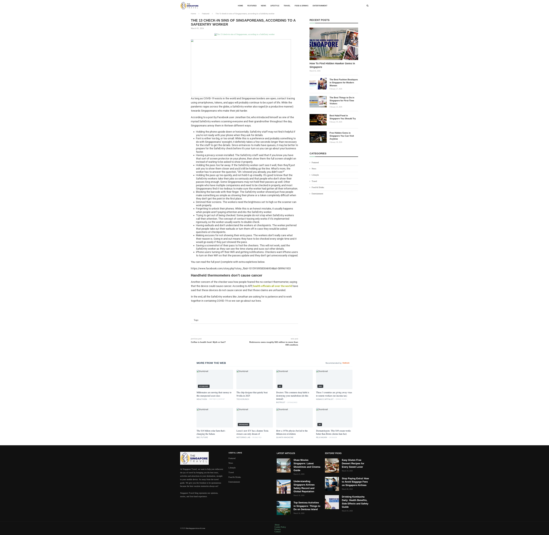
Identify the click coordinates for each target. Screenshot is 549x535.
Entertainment (320, 6)
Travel (287, 6)
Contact (277, 532)
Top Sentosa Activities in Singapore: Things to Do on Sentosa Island (307, 506)
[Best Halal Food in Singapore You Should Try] (318, 119)
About (277, 525)
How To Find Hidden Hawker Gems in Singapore (332, 65)
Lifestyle (274, 6)
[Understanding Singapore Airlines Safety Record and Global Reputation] (284, 487)
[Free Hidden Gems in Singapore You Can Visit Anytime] (318, 137)
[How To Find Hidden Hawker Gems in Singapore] (334, 44)
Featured (252, 6)
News (263, 6)
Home (240, 6)
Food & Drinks (301, 6)
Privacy (277, 529)
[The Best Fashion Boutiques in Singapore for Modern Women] (318, 83)
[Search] (367, 6)
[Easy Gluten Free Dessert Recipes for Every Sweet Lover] (332, 465)
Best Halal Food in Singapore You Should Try (343, 117)
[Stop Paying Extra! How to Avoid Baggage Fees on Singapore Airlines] (332, 484)
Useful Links (235, 453)
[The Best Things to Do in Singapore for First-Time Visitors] (318, 101)
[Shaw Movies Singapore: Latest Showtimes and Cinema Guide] (284, 465)
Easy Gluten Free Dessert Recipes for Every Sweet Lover (353, 463)
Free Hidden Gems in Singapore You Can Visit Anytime (342, 136)
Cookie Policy (280, 527)
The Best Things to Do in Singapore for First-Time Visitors (342, 100)
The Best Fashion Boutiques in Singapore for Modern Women (344, 82)
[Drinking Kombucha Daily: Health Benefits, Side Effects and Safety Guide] (332, 502)
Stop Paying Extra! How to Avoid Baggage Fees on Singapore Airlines (355, 482)
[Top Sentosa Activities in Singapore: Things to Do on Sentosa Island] (284, 508)
